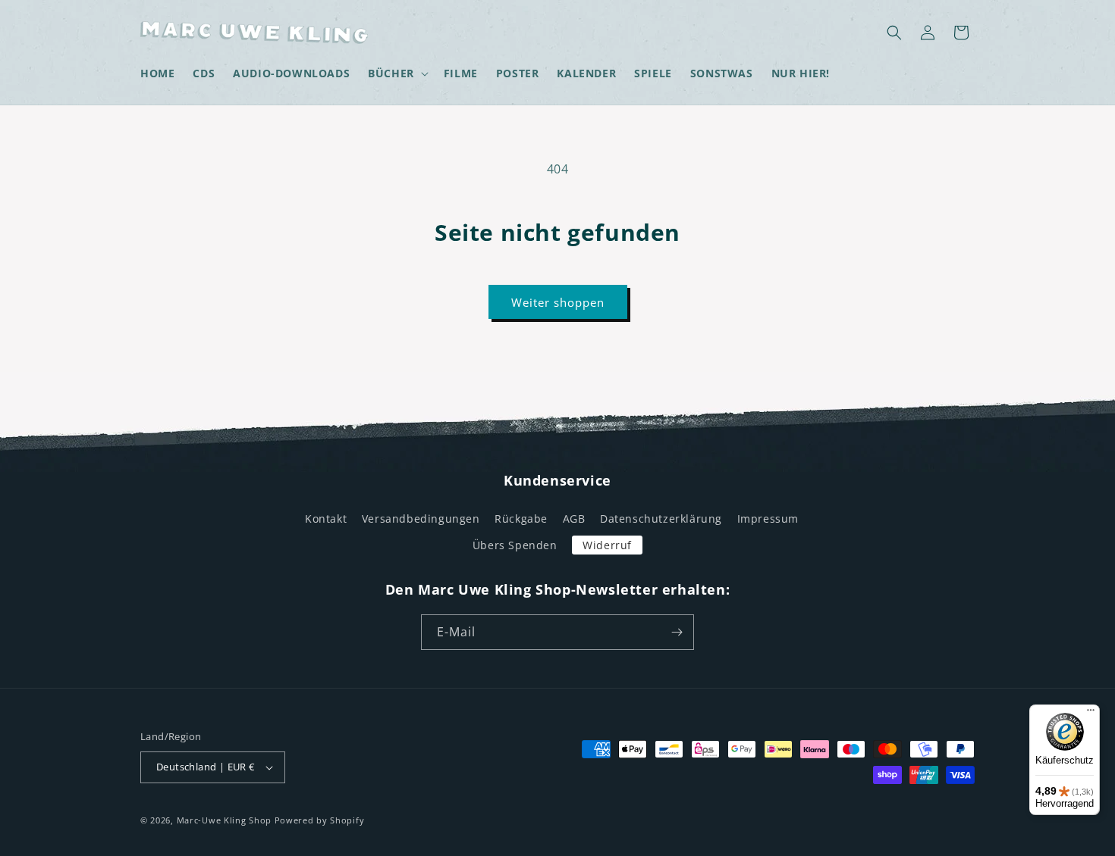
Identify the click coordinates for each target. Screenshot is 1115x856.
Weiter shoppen (558, 302)
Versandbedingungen (421, 518)
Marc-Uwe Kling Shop (224, 820)
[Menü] (1091, 713)
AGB (574, 518)
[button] (397, 73)
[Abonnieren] (676, 632)
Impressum (768, 518)
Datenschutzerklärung (661, 518)
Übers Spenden (515, 545)
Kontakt (326, 518)
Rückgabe (521, 518)
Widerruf (607, 545)
